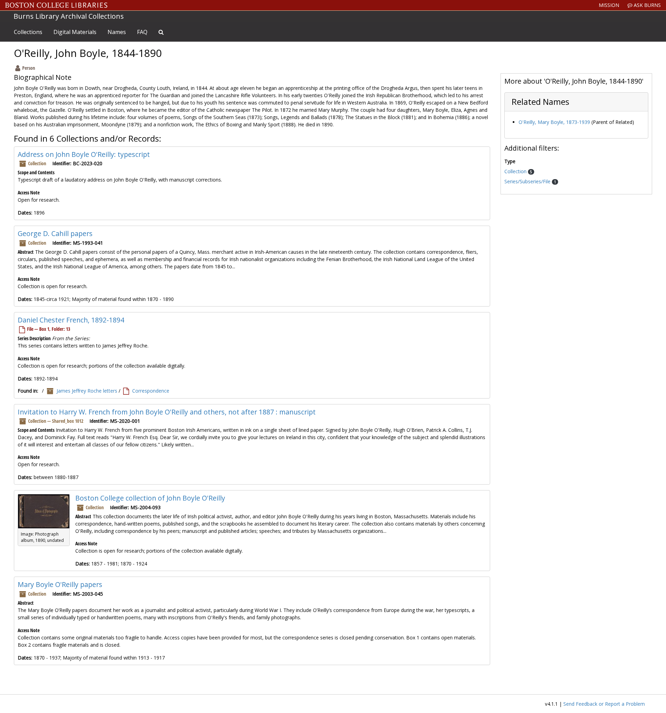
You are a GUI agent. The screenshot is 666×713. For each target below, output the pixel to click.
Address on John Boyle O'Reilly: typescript (84, 154)
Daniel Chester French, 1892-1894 (71, 320)
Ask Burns (646, 5)
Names (117, 32)
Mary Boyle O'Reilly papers (60, 584)
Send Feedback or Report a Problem (604, 704)
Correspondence (150, 390)
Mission (609, 5)
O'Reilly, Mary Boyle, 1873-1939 (554, 122)
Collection (516, 171)
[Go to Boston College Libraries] (56, 5)
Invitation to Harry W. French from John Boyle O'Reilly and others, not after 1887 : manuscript (167, 412)
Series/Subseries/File (528, 181)
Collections (28, 32)
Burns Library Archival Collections (69, 16)
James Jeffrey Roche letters (87, 390)
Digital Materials (74, 32)
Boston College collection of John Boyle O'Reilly (150, 498)
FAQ (142, 32)
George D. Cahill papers (55, 233)
